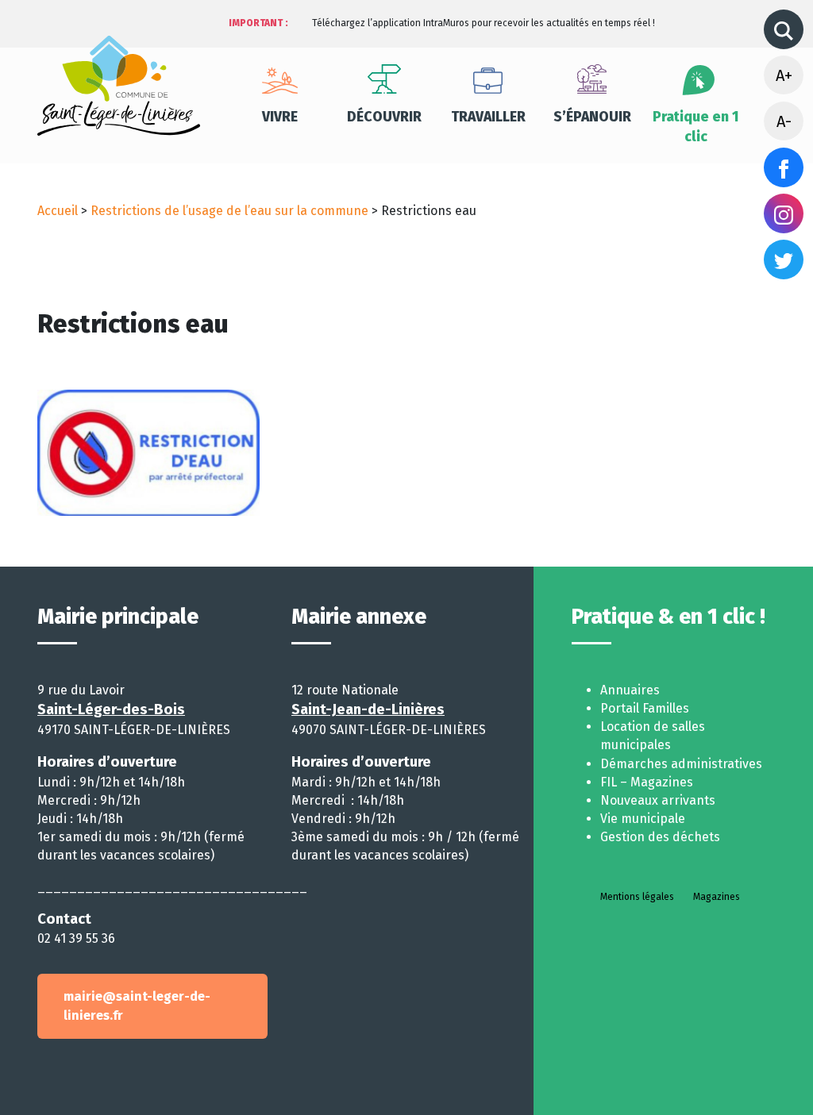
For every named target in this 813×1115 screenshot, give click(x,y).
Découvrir (384, 117)
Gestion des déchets (660, 836)
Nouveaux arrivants (657, 800)
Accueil (57, 210)
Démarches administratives (681, 763)
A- (784, 121)
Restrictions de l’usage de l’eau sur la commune (229, 210)
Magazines (716, 896)
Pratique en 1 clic (696, 127)
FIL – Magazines (646, 782)
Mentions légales (637, 896)
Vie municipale (642, 818)
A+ (784, 75)
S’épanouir (592, 117)
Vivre (280, 117)
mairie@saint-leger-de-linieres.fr (137, 1006)
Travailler (488, 117)
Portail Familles (644, 708)
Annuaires (630, 690)
